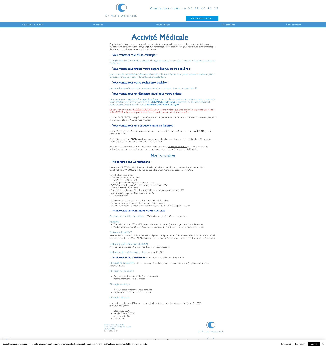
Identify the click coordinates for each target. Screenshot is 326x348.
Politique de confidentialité (136, 344)
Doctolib (116, 63)
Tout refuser (300, 344)
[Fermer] (322, 344)
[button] (32, 24)
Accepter (314, 344)
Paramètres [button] (286, 344)
